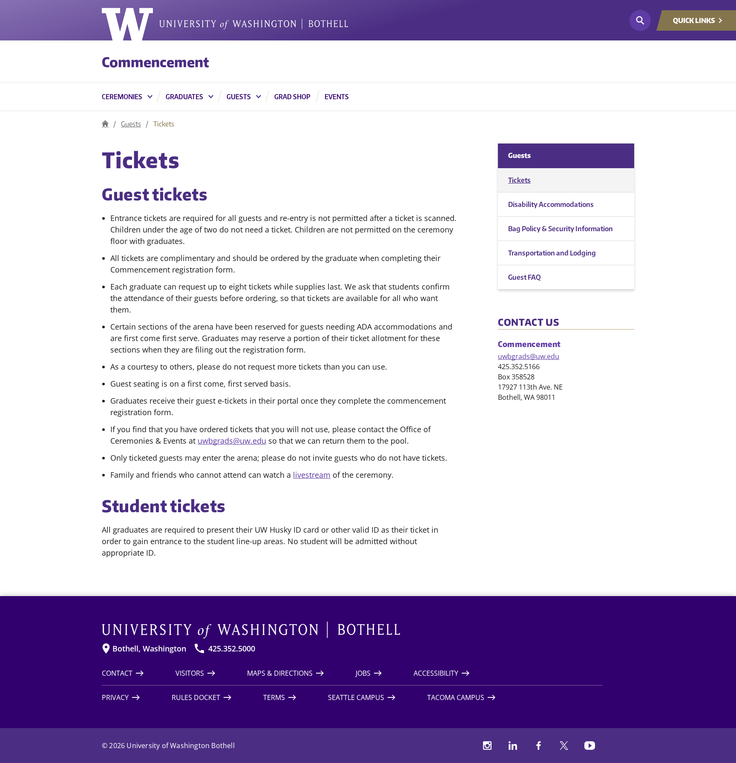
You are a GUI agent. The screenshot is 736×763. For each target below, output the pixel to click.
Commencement (155, 61)
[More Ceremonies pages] (150, 96)
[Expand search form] (640, 20)
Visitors (189, 673)
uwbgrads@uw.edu (232, 441)
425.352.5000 (231, 648)
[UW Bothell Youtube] (589, 745)
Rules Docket (196, 697)
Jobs (363, 673)
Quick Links (694, 20)
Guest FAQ (524, 277)
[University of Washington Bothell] (225, 24)
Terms (274, 697)
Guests (239, 96)
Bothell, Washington (149, 648)
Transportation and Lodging (552, 253)
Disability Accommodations (551, 204)
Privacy (115, 697)
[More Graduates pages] (211, 96)
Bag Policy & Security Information (560, 228)
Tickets (519, 180)
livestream (312, 475)
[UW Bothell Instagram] (487, 745)
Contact (117, 673)
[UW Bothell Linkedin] (512, 745)
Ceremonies (122, 96)
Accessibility (436, 673)
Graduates (184, 96)
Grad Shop (292, 96)
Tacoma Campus (455, 697)
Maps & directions (280, 673)
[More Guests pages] (258, 96)
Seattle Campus (356, 697)
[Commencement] (105, 123)
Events (337, 96)
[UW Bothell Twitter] (564, 745)
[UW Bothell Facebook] (538, 745)
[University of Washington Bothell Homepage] (352, 630)
